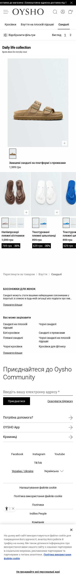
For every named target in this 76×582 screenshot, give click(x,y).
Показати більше (12, 304)
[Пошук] (55, 11)
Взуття (43, 274)
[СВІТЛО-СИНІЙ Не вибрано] (20, 223)
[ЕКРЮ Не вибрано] (12, 223)
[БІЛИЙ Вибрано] (35, 223)
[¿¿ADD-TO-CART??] (64, 143)
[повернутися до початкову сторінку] (28, 11)
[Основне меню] (6, 12)
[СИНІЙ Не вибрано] (43, 223)
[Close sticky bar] (71, 2)
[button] (70, 11)
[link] (62, 12)
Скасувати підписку (60, 401)
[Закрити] (71, 530)
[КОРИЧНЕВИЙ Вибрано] (5, 223)
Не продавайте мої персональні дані (38, 571)
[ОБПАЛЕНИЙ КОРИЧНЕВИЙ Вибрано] (12, 154)
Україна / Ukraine (22, 471)
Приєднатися (16, 401)
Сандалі (56, 274)
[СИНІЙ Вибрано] (66, 223)
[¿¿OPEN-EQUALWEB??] (9, 508)
